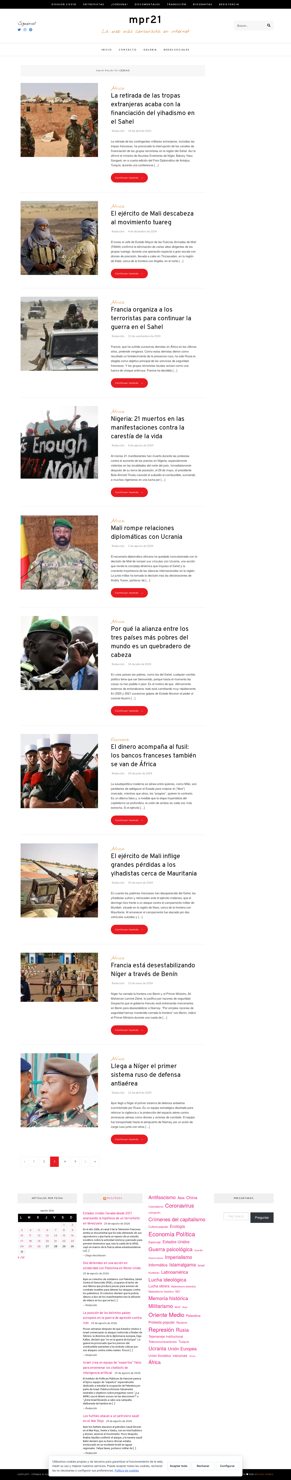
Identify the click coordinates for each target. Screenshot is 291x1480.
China (191, 1197)
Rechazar (203, 1466)
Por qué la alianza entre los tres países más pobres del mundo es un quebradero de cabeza (151, 642)
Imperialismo (178, 1256)
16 (72, 1235)
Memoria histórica (168, 1297)
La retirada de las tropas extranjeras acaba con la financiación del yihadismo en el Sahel (153, 109)
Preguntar (262, 1217)
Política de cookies (127, 1470)
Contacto (128, 49)
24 (22, 1246)
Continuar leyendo (129, 178)
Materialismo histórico (161, 1291)
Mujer (185, 1307)
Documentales (147, 4)
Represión (161, 1329)
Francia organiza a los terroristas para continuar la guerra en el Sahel (151, 318)
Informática (157, 1265)
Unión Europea (182, 1348)
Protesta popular (161, 1322)
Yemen (192, 1356)
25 (30, 1246)
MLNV (178, 1307)
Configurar (227, 1466)
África (117, 88)
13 (47, 1235)
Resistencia (229, 4)
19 (39, 1241)
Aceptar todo (178, 1466)
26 (39, 1246)
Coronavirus (179, 1205)
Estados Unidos (176, 1241)
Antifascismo (162, 1197)
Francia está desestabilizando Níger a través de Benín (153, 970)
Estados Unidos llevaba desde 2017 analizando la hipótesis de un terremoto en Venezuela (111, 1219)
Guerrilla (198, 1250)
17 (22, 1241)
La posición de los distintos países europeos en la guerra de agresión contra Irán (112, 1318)
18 (30, 1241)
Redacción (118, 130)
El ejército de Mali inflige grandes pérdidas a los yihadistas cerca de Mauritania (154, 865)
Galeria (150, 49)
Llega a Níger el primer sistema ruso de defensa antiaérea (146, 1075)
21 (55, 1241)
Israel (201, 1265)
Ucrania (157, 1348)
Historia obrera (155, 1257)
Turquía (184, 1341)
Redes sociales (177, 49)
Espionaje (154, 1242)
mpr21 (145, 20)
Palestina (193, 1315)
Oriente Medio (166, 1314)
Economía (120, 739)
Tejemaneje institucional (165, 1336)
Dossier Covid (64, 4)
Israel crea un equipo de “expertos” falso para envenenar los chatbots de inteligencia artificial (112, 1368)
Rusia (182, 1329)
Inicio (107, 49)
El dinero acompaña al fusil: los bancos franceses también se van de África (153, 756)
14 (55, 1235)
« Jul (21, 1257)
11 (30, 1235)
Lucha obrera (158, 1285)
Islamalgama (182, 1264)
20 (47, 1241)
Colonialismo (155, 1206)
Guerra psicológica (170, 1249)
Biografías (202, 4)
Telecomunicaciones (162, 1341)
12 (39, 1235)
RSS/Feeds (114, 1198)
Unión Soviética (159, 1355)
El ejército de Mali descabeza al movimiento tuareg (152, 218)
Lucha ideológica (167, 1279)
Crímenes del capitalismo (176, 1219)
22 (64, 1241)
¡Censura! (119, 4)
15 (64, 1235)
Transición (176, 4)
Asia (181, 1197)
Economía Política (171, 1234)
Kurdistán (153, 1273)
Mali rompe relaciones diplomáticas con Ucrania (146, 533)
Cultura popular (158, 1226)
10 (22, 1235)
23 (72, 1241)
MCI (177, 1291)
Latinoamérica (174, 1272)
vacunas (180, 1355)
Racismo (181, 1322)
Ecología (177, 1226)
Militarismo (160, 1305)
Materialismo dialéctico (183, 1286)
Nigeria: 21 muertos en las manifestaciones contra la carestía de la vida (147, 428)
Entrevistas (93, 4)
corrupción (154, 1212)
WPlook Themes (264, 1474)
